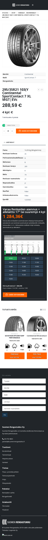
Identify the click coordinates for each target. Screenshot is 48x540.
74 (25, 175)
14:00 (24, 271)
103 (26, 187)
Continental (29, 74)
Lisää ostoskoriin (29, 131)
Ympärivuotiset (7, 459)
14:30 (37, 271)
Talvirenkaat (6, 455)
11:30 (37, 262)
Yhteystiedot (6, 483)
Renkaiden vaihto (8, 493)
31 (5, 253)
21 (25, 179)
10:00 (37, 258)
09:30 (24, 258)
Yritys (4, 479)
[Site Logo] (20, 5)
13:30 (11, 271)
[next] (42, 89)
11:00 (24, 262)
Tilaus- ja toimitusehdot (10, 472)
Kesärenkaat (14, 334)
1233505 (28, 200)
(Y (25, 183)
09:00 (11, 258)
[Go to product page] (14, 323)
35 (25, 154)
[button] (33, 5)
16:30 (11, 279)
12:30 (24, 266)
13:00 (37, 266)
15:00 (11, 275)
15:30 (24, 275)
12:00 (11, 266)
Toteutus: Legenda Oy (10, 530)
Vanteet (5, 462)
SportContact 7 (30, 78)
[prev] (38, 89)
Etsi (5, 415)
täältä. (13, 225)
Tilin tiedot (5, 506)
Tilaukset (5, 510)
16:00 (37, 275)
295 (26, 166)
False (26, 191)
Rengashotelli (7, 496)
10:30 (11, 262)
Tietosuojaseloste (8, 476)
